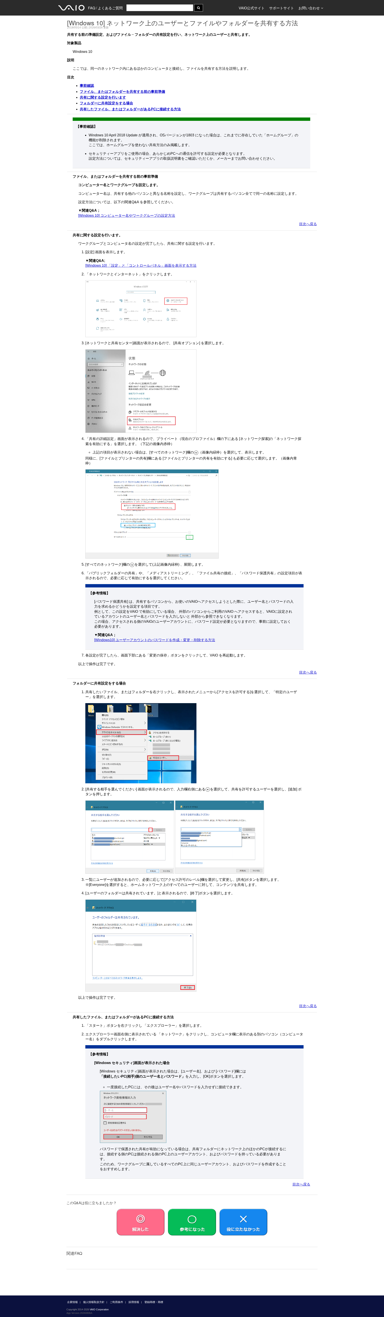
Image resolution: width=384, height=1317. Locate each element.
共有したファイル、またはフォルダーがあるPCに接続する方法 (130, 109)
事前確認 (87, 86)
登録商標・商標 (153, 1302)
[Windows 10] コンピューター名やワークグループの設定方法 (126, 215)
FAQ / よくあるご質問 (105, 7)
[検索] (198, 8)
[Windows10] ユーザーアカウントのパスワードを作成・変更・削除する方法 (154, 640)
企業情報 (72, 1302)
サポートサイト (281, 7)
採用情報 (133, 1302)
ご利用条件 (116, 1302)
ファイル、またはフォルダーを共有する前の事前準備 (122, 92)
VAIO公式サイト (252, 7)
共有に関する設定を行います (103, 97)
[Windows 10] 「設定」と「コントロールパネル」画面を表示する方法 (140, 265)
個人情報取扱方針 (93, 1302)
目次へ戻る (308, 224)
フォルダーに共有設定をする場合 (106, 103)
